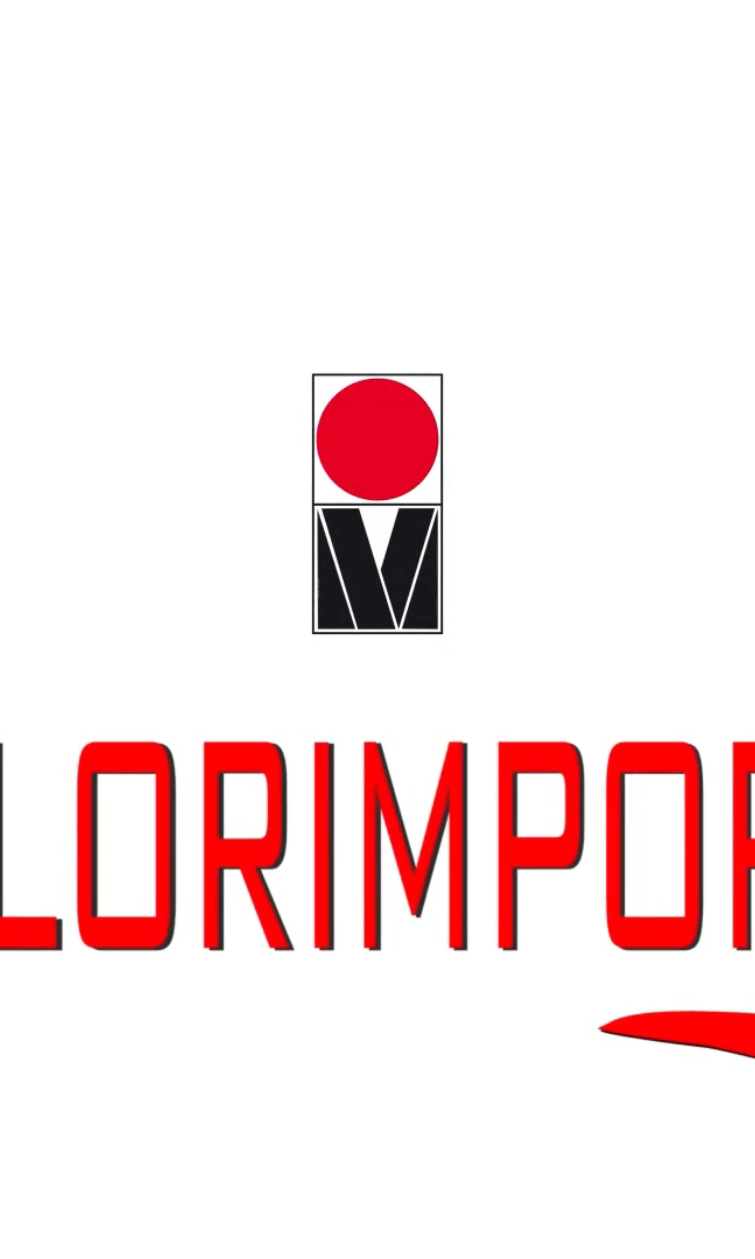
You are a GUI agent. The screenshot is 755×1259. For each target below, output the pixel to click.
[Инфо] (19, 776)
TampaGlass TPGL (72, 229)
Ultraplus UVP (89, 372)
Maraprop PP (171, 229)
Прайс (13, 68)
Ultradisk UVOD (271, 372)
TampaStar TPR (153, 229)
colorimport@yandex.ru (40, 21)
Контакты (16, 86)
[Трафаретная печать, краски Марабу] (67, 635)
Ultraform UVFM (133, 372)
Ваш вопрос (10, 1247)
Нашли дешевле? (28, 978)
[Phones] (3, 543)
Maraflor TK (115, 301)
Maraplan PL (45, 301)
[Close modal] (29, 941)
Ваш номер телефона (17, 948)
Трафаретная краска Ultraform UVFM (329, 372)
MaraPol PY (130, 301)
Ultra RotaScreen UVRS (64, 372)
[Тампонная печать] (43, 582)
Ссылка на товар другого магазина (26, 1063)
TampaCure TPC (29, 229)
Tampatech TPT (240, 229)
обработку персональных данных (48, 957)
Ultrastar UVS (251, 372)
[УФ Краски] (34, 681)
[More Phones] (28, 815)
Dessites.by (32, 1173)
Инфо (13, 72)
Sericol (13, 61)
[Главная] (24, 538)
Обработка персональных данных (40, 82)
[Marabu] (21, 567)
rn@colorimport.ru (13, 21)
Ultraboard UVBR (13, 372)
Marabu (14, 58)
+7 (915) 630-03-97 (14, 553)
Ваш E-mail (9, 1035)
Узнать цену (26, 937)
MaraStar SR (29, 301)
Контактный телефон (17, 1030)
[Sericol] (20, 755)
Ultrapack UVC (154, 372)
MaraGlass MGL (149, 301)
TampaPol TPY (113, 229)
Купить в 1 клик (12, 982)
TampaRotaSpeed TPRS (195, 229)
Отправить (9, 960)
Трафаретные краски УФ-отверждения (27, 512)
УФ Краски (9, 369)
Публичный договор (31, 75)
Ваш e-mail (9, 1059)
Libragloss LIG (80, 301)
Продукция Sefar (13, 441)
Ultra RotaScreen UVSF (227, 372)
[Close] (17, 547)
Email (6, 952)
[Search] (9, 543)
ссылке (206, 971)
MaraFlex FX (98, 301)
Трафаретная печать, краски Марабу (26, 297)
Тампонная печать (14, 225)
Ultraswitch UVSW (37, 372)
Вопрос (8, 1023)
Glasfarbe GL (10, 229)
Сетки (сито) (10, 444)
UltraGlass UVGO (110, 372)
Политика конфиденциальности (38, 79)
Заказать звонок (12, 43)
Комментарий (11, 1071)
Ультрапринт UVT (199, 372)
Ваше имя (9, 944)
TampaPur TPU (133, 229)
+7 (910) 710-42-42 (14, 549)
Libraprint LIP (62, 301)
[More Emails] (27, 839)
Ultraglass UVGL (293, 372)
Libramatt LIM (169, 301)
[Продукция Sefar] (41, 741)
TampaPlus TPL (94, 229)
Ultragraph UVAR (175, 372)
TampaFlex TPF (50, 229)
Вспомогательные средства (20, 157)
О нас (13, 65)
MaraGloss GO (11, 301)
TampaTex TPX (220, 229)
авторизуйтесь (29, 997)
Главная (14, 54)
